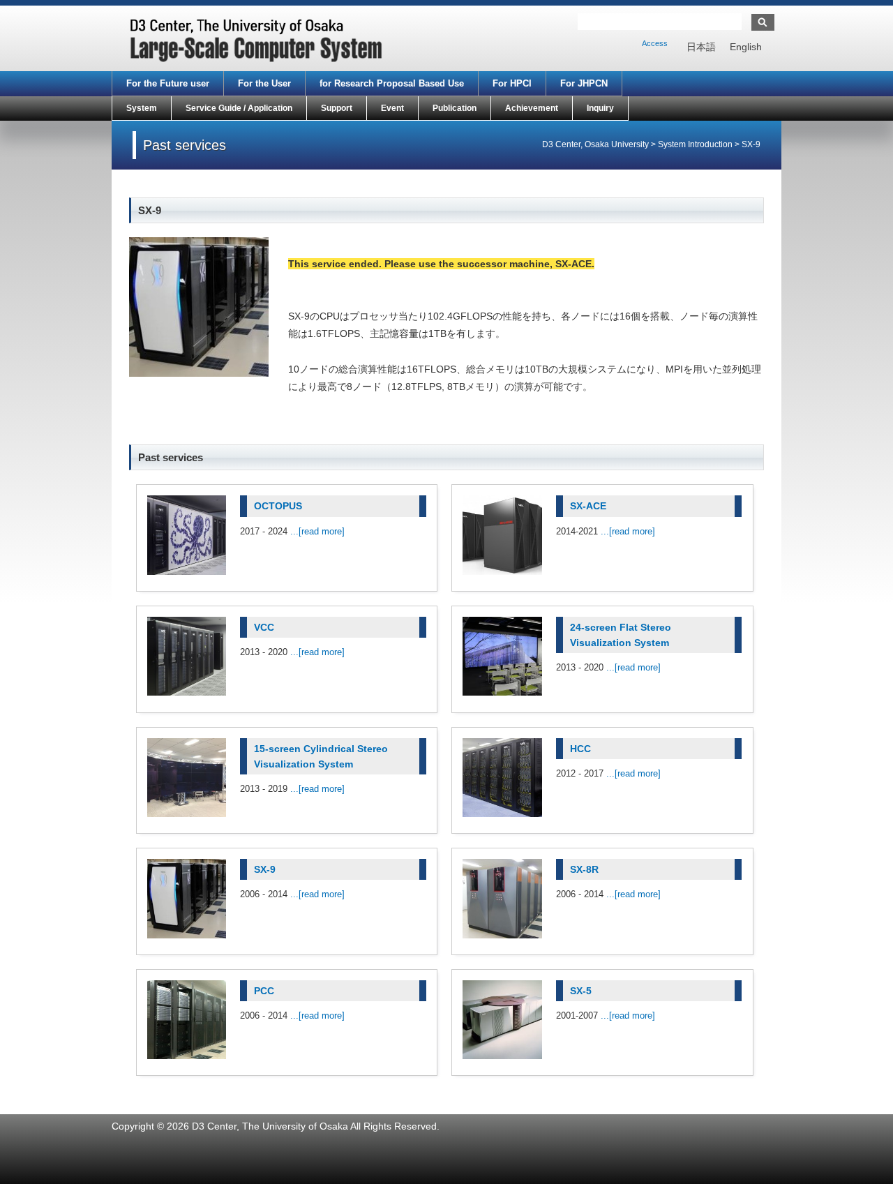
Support (336, 108)
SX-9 (265, 869)
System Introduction (695, 144)
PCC (264, 990)
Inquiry (600, 108)
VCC (264, 627)
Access (655, 43)
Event (392, 108)
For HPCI (512, 83)
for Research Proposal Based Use (392, 83)
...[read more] (317, 531)
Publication (454, 108)
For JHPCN (584, 83)
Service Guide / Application (239, 108)
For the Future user (167, 83)
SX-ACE (588, 505)
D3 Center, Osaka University (595, 144)
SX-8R (584, 869)
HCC (580, 748)
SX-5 (581, 990)
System (141, 108)
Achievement (531, 108)
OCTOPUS (278, 505)
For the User (264, 83)
